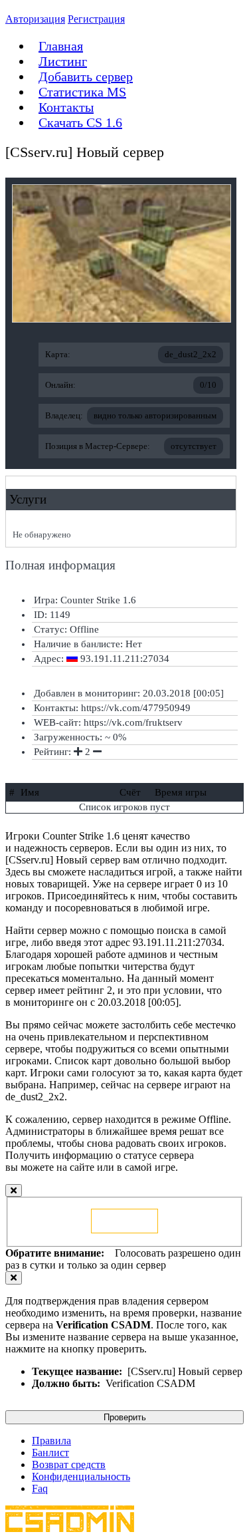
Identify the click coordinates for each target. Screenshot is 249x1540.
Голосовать (124, 1221)
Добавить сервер (86, 76)
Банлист (50, 1452)
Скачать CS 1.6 (80, 122)
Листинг (63, 61)
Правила (51, 1440)
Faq (40, 1488)
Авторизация (35, 19)
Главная (61, 46)
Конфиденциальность (81, 1476)
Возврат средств (69, 1464)
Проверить (125, 1417)
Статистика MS (82, 91)
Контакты (66, 107)
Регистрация (96, 19)
